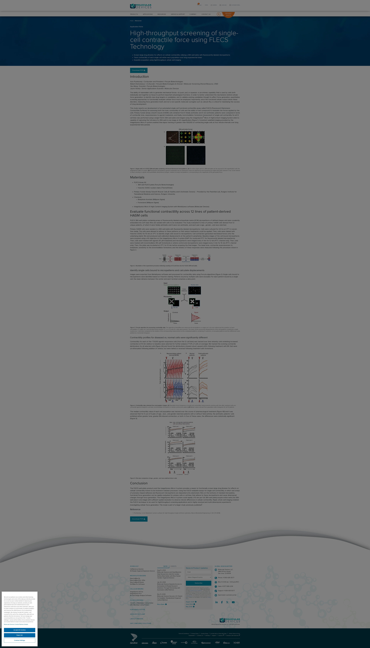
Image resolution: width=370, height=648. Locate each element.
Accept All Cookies (20, 630)
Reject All (20, 635)
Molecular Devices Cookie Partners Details (16, 624)
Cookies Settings (19, 640)
